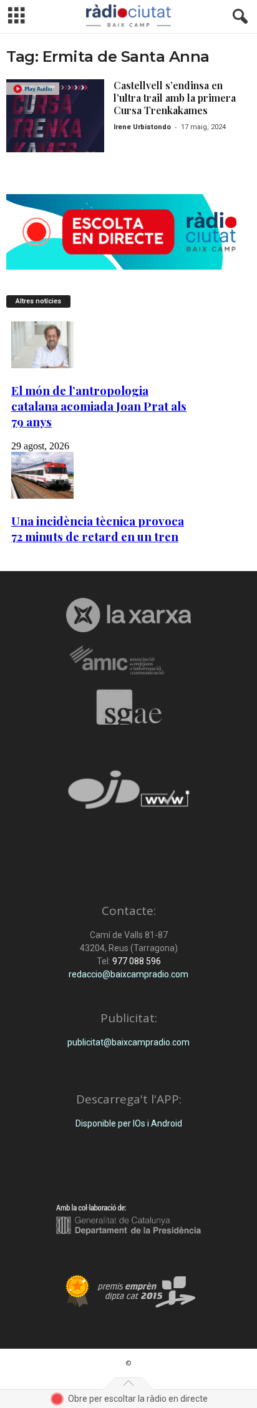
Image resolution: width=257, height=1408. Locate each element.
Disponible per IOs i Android (128, 1123)
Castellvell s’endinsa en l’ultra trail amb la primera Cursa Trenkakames (175, 98)
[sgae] (128, 707)
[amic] (128, 660)
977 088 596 (135, 961)
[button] (237, 17)
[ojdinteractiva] (128, 795)
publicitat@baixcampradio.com (128, 1042)
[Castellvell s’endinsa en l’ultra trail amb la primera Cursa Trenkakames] (55, 115)
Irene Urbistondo (142, 127)
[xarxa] (128, 615)
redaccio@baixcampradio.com (128, 974)
